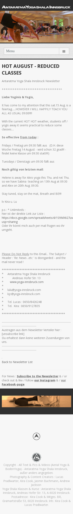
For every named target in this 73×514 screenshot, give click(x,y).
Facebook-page (13, 384)
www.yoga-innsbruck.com (27, 282)
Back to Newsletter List (17, 362)
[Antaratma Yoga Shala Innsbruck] (36, 6)
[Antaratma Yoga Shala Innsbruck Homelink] (36, 457)
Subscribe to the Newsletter (37, 376)
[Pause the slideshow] (59, 402)
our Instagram (44, 380)
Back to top (36, 436)
